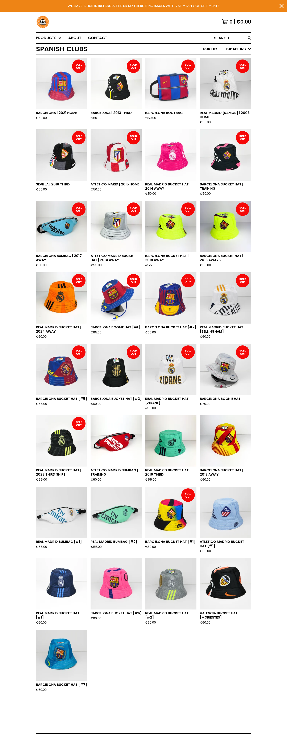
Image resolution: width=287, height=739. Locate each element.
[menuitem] (49, 38)
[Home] (42, 22)
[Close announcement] (281, 6)
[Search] (249, 38)
